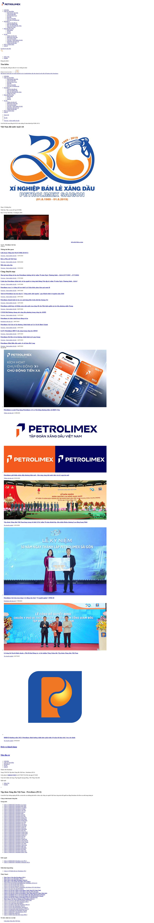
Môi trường (10, 30)
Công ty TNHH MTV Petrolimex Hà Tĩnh (15, 816)
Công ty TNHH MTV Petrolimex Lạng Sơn (15, 826)
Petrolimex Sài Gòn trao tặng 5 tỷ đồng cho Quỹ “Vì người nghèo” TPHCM (29, 598)
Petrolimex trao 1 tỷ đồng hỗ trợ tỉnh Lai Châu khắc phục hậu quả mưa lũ (25, 287)
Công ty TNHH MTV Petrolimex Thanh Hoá (15, 839)
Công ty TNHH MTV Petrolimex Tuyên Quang (16, 842)
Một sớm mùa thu (7, 265)
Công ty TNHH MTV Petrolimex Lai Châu (15, 822)
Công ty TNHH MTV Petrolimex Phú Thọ (15, 830)
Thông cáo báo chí (12, 36)
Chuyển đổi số (42, 73)
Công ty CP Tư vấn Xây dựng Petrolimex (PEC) (16, 901)
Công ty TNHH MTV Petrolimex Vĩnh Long (15, 845)
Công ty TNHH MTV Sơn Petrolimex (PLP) (15, 912)
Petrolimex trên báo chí (13, 41)
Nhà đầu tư (7, 21)
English (6, 58)
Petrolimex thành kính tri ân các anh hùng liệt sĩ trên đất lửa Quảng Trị (24, 300)
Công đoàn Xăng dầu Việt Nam (12, 921)
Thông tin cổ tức (11, 27)
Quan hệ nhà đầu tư (12, 23)
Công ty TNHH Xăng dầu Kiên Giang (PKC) (15, 914)
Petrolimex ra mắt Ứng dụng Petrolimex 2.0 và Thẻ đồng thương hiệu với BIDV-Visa (32, 410)
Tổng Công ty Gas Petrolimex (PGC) (13, 878)
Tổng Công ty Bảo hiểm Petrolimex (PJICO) (15, 880)
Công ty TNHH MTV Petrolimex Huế (13, 813)
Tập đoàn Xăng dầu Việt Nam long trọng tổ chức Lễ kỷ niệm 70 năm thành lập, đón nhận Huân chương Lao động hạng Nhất (45, 522)
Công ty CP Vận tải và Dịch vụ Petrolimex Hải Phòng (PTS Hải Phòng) (22, 887)
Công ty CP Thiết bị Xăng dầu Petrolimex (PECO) (17, 904)
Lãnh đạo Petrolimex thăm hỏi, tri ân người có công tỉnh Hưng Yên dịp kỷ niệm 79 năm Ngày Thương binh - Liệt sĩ (39, 281)
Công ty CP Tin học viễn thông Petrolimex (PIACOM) (18, 900)
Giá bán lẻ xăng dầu (6, 48)
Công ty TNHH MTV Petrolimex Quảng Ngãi (16, 832)
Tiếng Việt (6, 56)
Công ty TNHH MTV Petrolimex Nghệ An (15, 827)
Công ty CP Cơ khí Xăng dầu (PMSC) (13, 903)
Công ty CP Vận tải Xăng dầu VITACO (14, 886)
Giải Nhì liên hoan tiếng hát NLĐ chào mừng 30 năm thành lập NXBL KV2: (20, 123)
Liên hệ (6, 46)
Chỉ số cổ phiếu (24, 73)
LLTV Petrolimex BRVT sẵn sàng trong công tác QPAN (19, 331)
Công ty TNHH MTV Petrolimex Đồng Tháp (15, 852)
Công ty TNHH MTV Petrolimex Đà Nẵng (15, 849)
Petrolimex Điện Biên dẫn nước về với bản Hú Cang (18, 343)
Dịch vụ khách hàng (9, 44)
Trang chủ (6, 115)
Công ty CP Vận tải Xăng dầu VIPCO (13, 884)
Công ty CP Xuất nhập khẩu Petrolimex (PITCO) (16, 909)
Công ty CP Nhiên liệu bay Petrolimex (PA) (15, 871)
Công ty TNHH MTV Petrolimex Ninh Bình (15, 829)
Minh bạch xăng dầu (12, 37)
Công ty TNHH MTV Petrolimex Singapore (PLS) (17, 862)
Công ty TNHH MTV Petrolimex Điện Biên (15, 848)
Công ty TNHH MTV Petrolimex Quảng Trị (15, 835)
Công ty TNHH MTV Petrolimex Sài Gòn (14, 836)
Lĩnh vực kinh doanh (14, 73)
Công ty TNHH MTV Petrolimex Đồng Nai (15, 850)
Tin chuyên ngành (11, 38)
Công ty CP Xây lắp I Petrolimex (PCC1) (14, 906)
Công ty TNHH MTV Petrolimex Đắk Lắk (15, 846)
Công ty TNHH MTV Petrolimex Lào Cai (14, 823)
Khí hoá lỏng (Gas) (12, 15)
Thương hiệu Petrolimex (52, 73)
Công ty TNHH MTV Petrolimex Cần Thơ (15, 810)
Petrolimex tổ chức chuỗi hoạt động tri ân (14, 318)
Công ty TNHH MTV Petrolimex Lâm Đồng (15, 825)
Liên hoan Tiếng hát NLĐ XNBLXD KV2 (14, 253)
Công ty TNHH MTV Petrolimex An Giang (15, 804)
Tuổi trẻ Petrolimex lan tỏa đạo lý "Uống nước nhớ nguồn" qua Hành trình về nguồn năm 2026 (32, 293)
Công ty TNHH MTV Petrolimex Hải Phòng (15, 819)
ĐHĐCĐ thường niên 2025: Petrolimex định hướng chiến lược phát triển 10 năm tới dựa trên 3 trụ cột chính (39, 737)
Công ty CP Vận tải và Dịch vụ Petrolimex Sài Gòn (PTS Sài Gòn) (21, 891)
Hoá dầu (9, 17)
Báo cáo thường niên (12, 24)
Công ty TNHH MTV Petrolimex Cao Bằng (15, 807)
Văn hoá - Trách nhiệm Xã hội (15, 40)
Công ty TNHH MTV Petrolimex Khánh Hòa (15, 820)
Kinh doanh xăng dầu (12, 13)
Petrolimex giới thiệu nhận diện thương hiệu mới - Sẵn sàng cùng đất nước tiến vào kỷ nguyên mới (36, 475)
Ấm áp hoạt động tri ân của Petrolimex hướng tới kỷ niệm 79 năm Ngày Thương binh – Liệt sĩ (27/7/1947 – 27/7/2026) (40, 275)
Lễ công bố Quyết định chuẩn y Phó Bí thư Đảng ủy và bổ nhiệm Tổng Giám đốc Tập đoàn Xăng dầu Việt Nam (41, 653)
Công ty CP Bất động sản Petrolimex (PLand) (15, 910)
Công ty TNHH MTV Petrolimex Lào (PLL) (15, 861)
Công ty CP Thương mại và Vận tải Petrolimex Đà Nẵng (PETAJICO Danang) (24, 894)
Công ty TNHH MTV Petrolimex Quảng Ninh (16, 833)
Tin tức (5, 34)
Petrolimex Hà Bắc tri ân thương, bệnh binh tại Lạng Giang (20, 337)
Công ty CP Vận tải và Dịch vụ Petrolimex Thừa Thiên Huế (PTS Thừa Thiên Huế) (25, 893)
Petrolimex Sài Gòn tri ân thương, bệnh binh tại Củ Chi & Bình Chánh (24, 324)
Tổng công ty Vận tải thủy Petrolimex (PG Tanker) (17, 881)
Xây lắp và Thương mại (13, 20)
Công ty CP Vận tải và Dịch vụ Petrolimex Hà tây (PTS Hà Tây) (21, 897)
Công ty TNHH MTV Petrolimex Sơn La (14, 838)
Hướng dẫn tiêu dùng (33, 73)
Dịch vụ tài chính (11, 18)
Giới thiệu (6, 10)
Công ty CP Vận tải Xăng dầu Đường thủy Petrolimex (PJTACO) (20, 883)
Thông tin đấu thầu (12, 43)
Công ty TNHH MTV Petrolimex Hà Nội (14, 814)
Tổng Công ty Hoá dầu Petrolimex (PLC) (15, 877)
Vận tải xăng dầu (11, 14)
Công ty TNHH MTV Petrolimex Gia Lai (14, 812)
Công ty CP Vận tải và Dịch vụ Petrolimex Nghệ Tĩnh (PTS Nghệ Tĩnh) (22, 890)
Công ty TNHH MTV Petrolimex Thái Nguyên (16, 840)
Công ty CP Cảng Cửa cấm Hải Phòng (14, 889)
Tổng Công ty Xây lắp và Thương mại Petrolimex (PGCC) (19, 899)
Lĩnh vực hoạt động (9, 11)
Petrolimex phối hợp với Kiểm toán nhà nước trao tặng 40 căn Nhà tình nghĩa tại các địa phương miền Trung (37, 306)
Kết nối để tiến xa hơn (77, 242)
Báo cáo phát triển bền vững (14, 25)
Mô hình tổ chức (5, 73)
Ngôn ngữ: (3, 780)
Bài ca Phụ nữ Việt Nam (9, 259)
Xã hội (9, 31)
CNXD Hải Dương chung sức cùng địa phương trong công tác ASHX (23, 312)
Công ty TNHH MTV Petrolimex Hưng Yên (15, 817)
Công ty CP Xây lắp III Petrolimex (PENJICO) (16, 907)
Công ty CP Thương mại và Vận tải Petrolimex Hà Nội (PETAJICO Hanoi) (23, 896)
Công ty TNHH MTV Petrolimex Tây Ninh (15, 843)
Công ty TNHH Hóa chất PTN (12, 913)
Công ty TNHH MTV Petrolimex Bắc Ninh (15, 806)
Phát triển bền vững (9, 28)
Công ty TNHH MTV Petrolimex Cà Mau (14, 809)
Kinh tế (9, 33)
